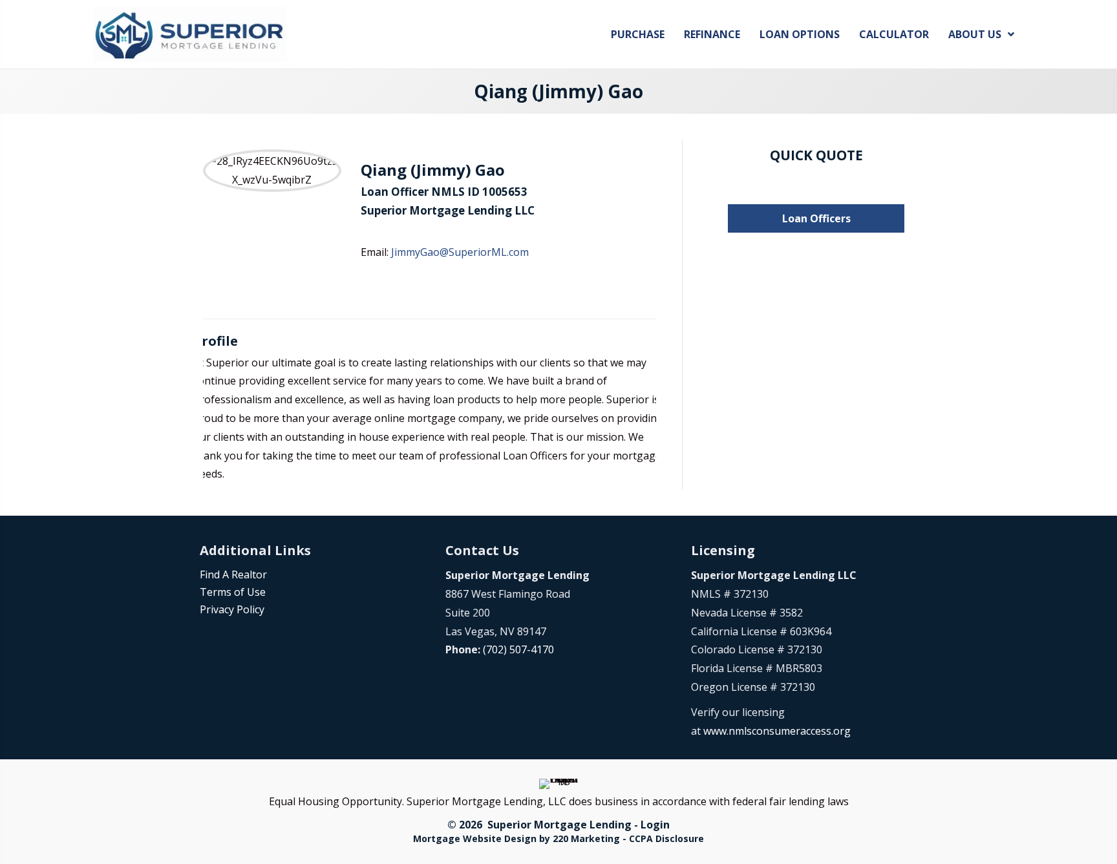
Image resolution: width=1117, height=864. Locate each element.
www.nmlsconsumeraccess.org (777, 731)
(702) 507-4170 (518, 649)
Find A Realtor (233, 574)
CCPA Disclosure (666, 838)
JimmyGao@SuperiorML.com (460, 252)
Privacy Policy (232, 609)
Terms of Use (233, 592)
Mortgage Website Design (475, 838)
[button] (816, 218)
